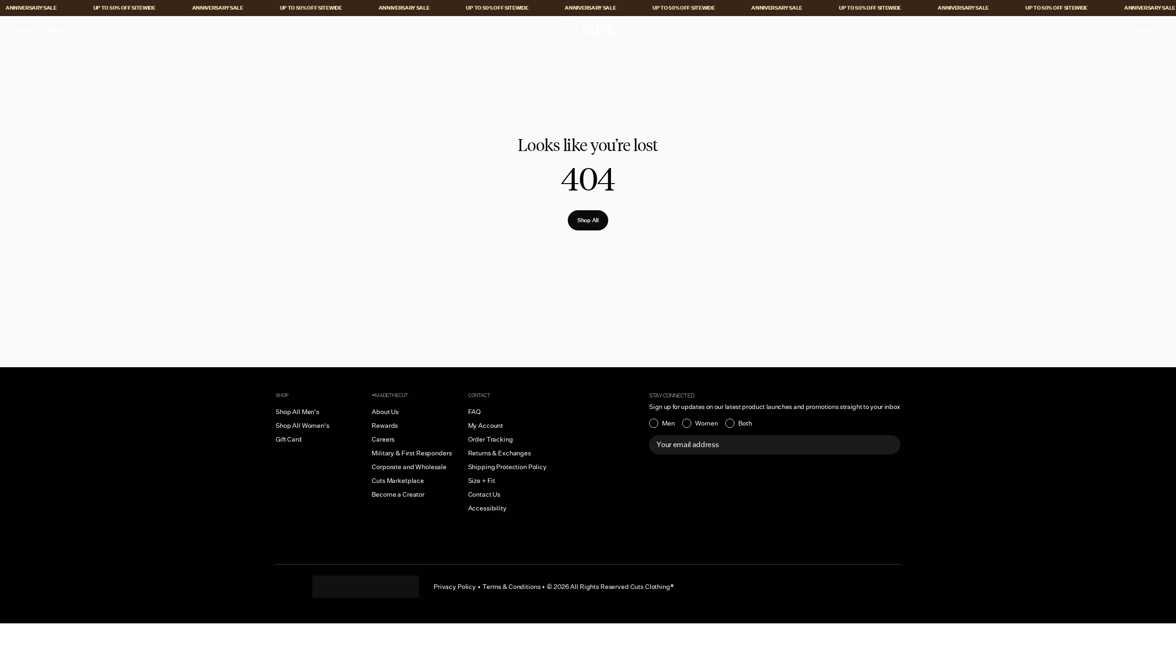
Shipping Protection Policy (507, 467)
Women (706, 423)
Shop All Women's (302, 425)
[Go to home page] (588, 31)
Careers (383, 439)
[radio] (662, 423)
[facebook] (365, 586)
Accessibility (487, 508)
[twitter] (402, 586)
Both (745, 423)
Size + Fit (482, 480)
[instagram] (328, 586)
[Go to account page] (1115, 30)
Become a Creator (398, 494)
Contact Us (484, 494)
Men (668, 423)
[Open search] (1095, 30)
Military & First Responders (412, 453)
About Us (385, 411)
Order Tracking (490, 439)
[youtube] (384, 586)
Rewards (385, 425)
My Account (485, 425)
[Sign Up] (888, 445)
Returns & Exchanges (499, 453)
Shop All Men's (297, 411)
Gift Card (289, 439)
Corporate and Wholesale (409, 467)
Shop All (588, 220)
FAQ (474, 411)
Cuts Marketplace (398, 480)
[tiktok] (347, 586)
